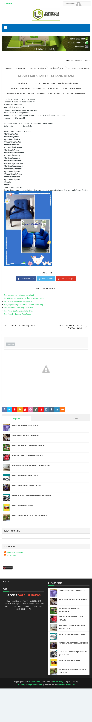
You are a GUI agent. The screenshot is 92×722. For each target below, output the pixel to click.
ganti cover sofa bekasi (68, 83)
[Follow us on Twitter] (9, 409)
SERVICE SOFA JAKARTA (76, 93)
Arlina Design (59, 682)
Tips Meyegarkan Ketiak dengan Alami (19, 295)
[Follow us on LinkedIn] (57, 409)
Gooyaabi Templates (66, 684)
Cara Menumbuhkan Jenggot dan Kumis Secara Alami (24, 298)
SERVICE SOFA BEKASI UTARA (22, 505)
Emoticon (10, 344)
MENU (9, 4)
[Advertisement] (11, 708)
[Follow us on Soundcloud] (62, 409)
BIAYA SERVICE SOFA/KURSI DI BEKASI (25, 435)
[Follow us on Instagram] (46, 409)
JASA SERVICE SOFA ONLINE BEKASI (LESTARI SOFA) (30, 465)
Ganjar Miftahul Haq (14, 552)
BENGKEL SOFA (49, 83)
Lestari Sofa (11, 555)
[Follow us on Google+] (14, 409)
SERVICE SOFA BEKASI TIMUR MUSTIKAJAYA (28, 445)
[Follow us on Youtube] (25, 409)
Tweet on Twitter (47, 279)
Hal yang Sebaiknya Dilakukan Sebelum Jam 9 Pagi (23, 304)
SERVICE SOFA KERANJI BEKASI (22, 325)
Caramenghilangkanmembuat (30, 684)
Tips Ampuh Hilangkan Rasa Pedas (17, 314)
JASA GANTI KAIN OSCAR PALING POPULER (27, 455)
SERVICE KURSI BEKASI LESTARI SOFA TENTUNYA (29, 515)
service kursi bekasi (36, 93)
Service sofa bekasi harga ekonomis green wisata (31, 495)
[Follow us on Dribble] (30, 409)
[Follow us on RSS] (20, 409)
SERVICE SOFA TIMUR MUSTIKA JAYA (25, 425)
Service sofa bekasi (55, 93)
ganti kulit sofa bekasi (20, 88)
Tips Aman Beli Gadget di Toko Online (19, 311)
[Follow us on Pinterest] (41, 409)
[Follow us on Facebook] (4, 409)
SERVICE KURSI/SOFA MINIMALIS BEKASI (26, 485)
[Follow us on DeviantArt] (35, 409)
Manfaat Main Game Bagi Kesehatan (18, 307)
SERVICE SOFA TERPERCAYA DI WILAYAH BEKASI (69, 326)
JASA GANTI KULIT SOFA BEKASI (45, 88)
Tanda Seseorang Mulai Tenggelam (18, 301)
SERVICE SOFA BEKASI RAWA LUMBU (25, 475)
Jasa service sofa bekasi (71, 88)
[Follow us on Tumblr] (51, 409)
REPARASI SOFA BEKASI (16, 93)
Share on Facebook (27, 279)
